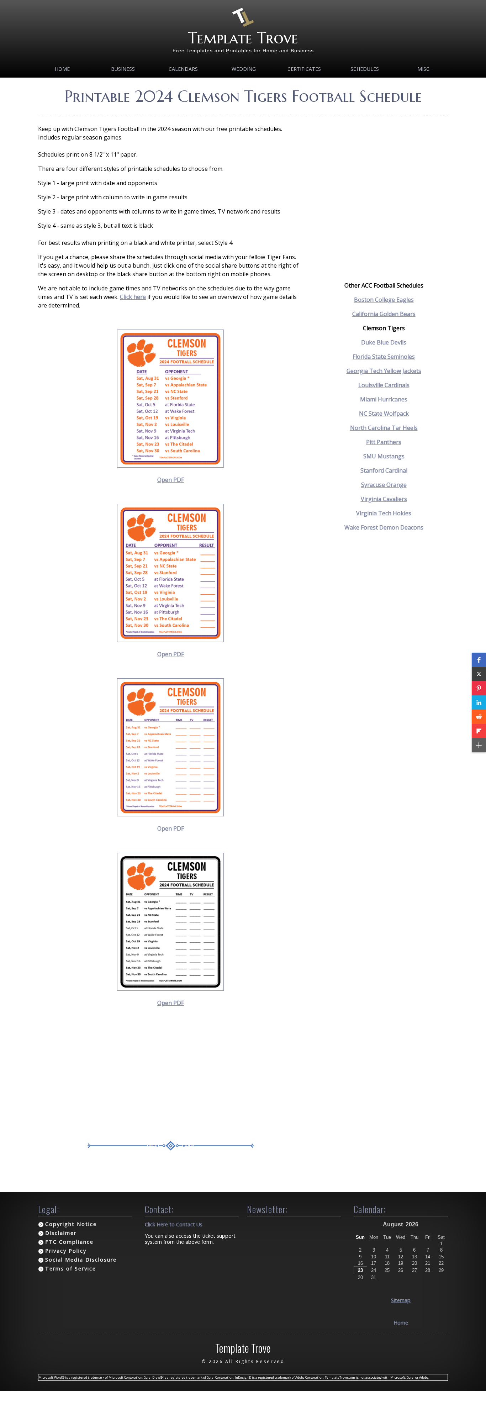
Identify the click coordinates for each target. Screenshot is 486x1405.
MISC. (423, 68)
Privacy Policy (65, 1250)
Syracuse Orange (384, 485)
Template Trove (243, 38)
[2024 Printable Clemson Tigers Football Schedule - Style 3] (170, 814)
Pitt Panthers (383, 442)
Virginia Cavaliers (384, 499)
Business (123, 68)
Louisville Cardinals (384, 385)
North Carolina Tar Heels (384, 428)
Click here (133, 297)
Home (62, 68)
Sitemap (401, 1300)
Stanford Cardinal (383, 470)
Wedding (244, 68)
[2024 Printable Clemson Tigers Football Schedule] (170, 465)
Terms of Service (70, 1268)
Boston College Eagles (384, 300)
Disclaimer (60, 1233)
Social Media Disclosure (81, 1259)
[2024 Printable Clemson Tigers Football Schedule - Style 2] (170, 640)
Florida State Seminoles (384, 357)
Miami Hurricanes (383, 399)
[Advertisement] (170, 1077)
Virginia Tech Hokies (383, 513)
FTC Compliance (69, 1241)
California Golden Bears (384, 314)
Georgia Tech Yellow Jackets (384, 371)
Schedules (364, 68)
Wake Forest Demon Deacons (383, 527)
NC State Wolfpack (384, 413)
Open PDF (170, 480)
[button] (479, 660)
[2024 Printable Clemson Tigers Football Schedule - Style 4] (170, 989)
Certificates (304, 68)
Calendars (183, 68)
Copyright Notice (71, 1224)
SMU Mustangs (384, 456)
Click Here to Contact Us (173, 1224)
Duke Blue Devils (383, 342)
